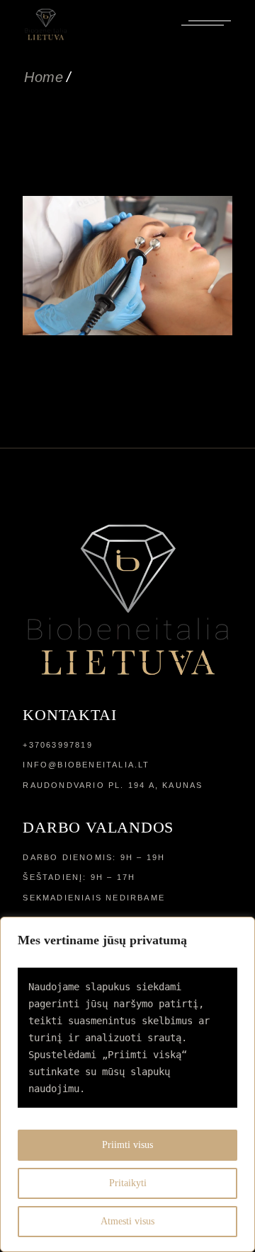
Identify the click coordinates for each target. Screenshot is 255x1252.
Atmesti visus (127, 1221)
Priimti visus (127, 1145)
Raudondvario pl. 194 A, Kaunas (113, 785)
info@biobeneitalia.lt (86, 764)
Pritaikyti (128, 1183)
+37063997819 (57, 745)
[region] (127, 1084)
